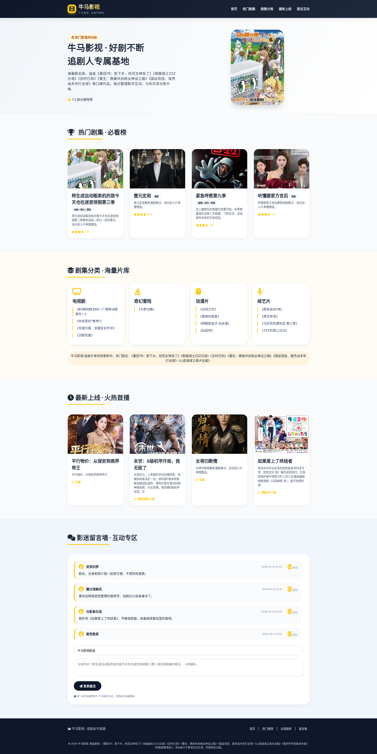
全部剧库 (286, 728)
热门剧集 (249, 9)
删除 (295, 567)
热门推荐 (267, 728)
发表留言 (89, 686)
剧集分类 (267, 9)
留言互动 (303, 9)
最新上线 (285, 9)
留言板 (303, 728)
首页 (234, 9)
